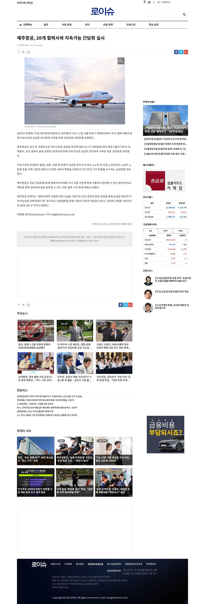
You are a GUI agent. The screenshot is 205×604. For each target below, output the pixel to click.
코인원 (180, 231)
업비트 (165, 231)
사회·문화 (67, 24)
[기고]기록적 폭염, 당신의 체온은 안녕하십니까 (172, 306)
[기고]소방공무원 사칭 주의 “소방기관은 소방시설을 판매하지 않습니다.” (173, 279)
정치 (87, 24)
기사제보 (68, 564)
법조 (46, 24)
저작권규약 (151, 564)
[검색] (185, 14)
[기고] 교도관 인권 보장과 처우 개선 (172, 291)
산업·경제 (108, 24)
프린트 (28, 52)
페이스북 (176, 52)
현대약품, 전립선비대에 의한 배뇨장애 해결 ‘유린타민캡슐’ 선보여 (45, 400)
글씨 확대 (23, 52)
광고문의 (80, 564)
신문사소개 (55, 564)
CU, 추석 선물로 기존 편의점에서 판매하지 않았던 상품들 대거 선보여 (47, 415)
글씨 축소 (19, 52)
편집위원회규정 (114, 571)
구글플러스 (186, 52)
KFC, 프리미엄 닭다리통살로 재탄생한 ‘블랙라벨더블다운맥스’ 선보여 (47, 407)
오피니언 (130, 24)
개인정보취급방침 (95, 564)
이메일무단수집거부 (133, 564)
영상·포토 (154, 24)
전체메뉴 (27, 24)
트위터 (181, 52)
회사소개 (165, 2)
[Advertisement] (46, 273)
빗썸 (150, 231)
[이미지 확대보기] (121, 61)
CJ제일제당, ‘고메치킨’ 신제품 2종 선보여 (35, 404)
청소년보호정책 (114, 564)
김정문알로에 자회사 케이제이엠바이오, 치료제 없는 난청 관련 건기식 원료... (50, 396)
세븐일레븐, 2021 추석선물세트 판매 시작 (35, 411)
